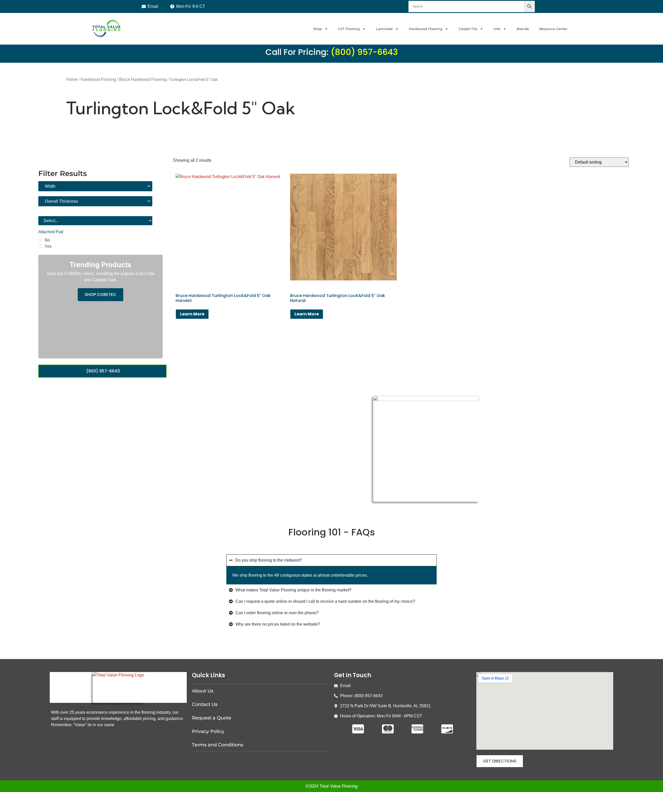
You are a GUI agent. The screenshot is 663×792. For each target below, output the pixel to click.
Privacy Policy (208, 731)
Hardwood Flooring (425, 29)
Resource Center (553, 29)
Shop (317, 29)
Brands (523, 29)
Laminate (384, 29)
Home (71, 79)
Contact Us (205, 704)
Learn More (192, 314)
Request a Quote (211, 718)
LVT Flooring (349, 29)
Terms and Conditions (217, 745)
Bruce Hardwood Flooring (143, 79)
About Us (202, 691)
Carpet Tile (468, 29)
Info (497, 29)
